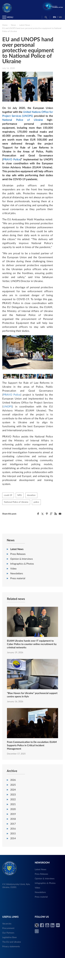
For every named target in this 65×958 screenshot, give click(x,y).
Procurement (8, 928)
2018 (13, 819)
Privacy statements (11, 947)
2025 (13, 785)
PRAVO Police (11, 159)
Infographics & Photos (22, 564)
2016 (13, 829)
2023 (13, 794)
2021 (13, 804)
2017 (13, 824)
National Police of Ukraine (22, 120)
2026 (13, 780)
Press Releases (18, 554)
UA (60, 17)
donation (31, 495)
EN (54, 17)
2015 (13, 833)
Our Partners (8, 933)
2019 (13, 814)
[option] (27, 352)
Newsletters (16, 573)
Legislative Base (9, 937)
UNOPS (7, 406)
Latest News (16, 549)
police (36, 502)
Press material (17, 578)
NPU (19, 495)
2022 (13, 799)
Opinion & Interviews (21, 559)
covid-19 (8, 495)
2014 (13, 838)
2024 (13, 790)
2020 (13, 809)
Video (13, 568)
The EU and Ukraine (11, 942)
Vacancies (6, 924)
